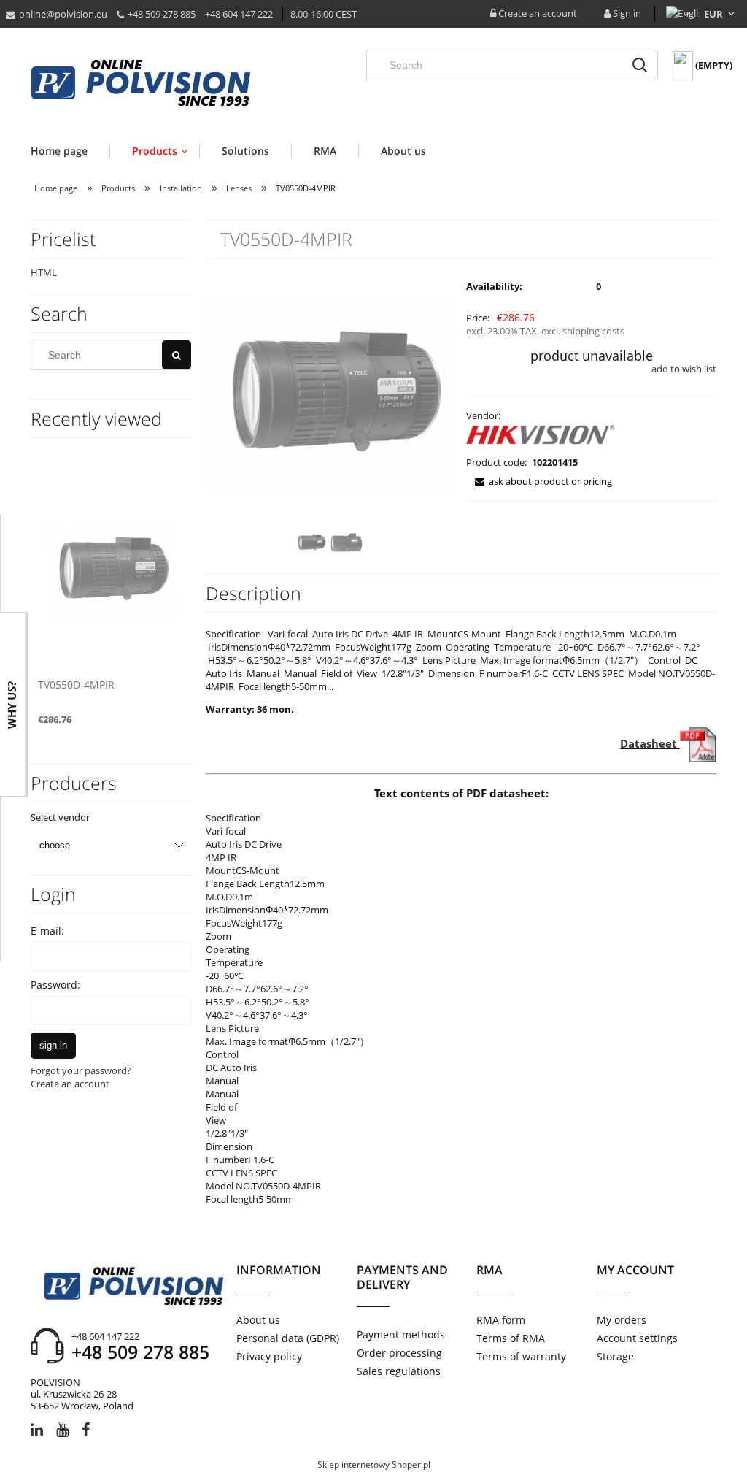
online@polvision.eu (63, 13)
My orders (621, 1320)
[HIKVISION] (542, 437)
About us (258, 1320)
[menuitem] (70, 151)
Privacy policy (269, 1356)
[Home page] (140, 84)
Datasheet (650, 743)
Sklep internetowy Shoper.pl (373, 1464)
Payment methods (401, 1334)
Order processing (399, 1353)
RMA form (500, 1320)
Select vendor (60, 817)
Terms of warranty (521, 1356)
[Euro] (714, 13)
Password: (55, 985)
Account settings (637, 1338)
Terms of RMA (510, 1338)
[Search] (640, 65)
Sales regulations (399, 1371)
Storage (615, 1356)
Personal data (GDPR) (287, 1338)
